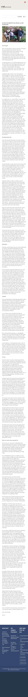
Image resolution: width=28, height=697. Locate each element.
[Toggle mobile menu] (25, 2)
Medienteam (14, 638)
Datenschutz (22, 663)
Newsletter (22, 657)
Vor (24, 16)
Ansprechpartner (15, 651)
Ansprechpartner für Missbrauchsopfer (22, 640)
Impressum (22, 660)
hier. (3, 653)
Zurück (20, 16)
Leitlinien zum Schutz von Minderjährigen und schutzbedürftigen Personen (22, 649)
